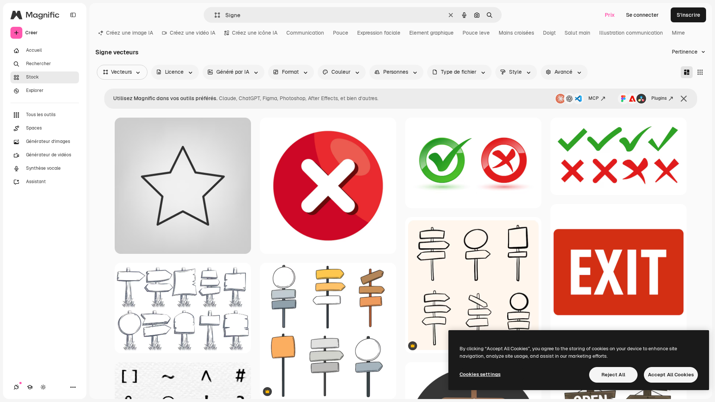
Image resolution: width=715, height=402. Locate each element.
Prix (610, 15)
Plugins (659, 98)
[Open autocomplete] (214, 15)
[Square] (700, 72)
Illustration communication (631, 32)
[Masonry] (687, 72)
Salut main (577, 32)
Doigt (549, 32)
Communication (305, 32)
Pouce (340, 32)
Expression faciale (378, 32)
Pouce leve (476, 32)
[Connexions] (16, 387)
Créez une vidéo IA (192, 32)
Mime (678, 32)
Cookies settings (480, 374)
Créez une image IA (129, 32)
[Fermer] (683, 98)
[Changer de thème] (43, 387)
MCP (593, 98)
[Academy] (30, 387)
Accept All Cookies (671, 374)
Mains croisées (516, 32)
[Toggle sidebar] (73, 15)
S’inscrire (688, 15)
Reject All (613, 374)
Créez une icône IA (254, 32)
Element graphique (431, 32)
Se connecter (642, 15)
